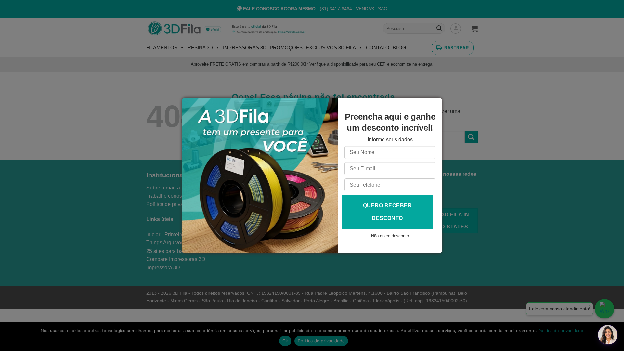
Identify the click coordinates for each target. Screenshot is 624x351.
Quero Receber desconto (387, 212)
